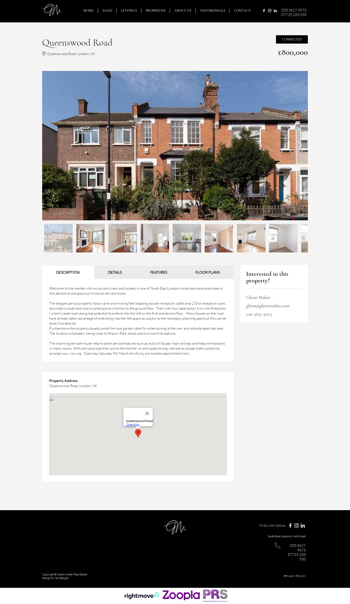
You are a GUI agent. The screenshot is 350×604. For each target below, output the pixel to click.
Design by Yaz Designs (55, 578)
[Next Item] (299, 145)
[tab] (68, 272)
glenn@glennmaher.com (268, 306)
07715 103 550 (293, 14)
